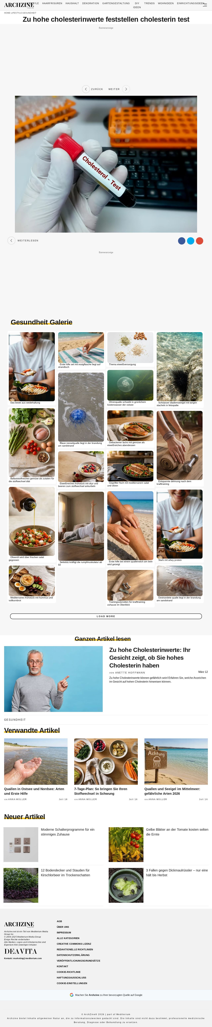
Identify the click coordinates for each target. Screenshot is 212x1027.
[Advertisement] (106, 53)
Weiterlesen (27, 240)
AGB (59, 921)
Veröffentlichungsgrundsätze (78, 960)
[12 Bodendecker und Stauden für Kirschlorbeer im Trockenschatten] (20, 885)
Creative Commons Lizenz (74, 944)
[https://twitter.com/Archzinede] (196, 937)
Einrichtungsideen (190, 3)
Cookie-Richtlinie (69, 972)
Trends (149, 3)
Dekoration (90, 3)
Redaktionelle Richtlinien (75, 949)
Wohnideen (166, 3)
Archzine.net (22, 925)
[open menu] (205, 5)
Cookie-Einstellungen (72, 983)
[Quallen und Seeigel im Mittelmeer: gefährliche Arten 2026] (176, 761)
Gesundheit (29, 13)
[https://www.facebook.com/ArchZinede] (173, 937)
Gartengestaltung (116, 3)
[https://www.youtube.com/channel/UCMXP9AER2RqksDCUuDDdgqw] (190, 937)
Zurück (96, 89)
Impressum (64, 932)
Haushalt (72, 3)
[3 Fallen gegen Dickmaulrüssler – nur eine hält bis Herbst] (126, 885)
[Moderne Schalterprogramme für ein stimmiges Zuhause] (20, 844)
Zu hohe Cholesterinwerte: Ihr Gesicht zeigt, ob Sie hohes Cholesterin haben (149, 657)
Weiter (115, 89)
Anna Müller (17, 799)
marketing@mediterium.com (27, 958)
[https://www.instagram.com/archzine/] (179, 937)
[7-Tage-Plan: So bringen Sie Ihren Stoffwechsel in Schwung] (106, 761)
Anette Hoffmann (130, 672)
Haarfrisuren (52, 3)
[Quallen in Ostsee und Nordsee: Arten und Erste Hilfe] (36, 761)
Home (7, 13)
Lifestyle (32, 3)
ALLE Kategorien (68, 938)
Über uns (63, 927)
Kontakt (62, 966)
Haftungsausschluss (71, 977)
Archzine (20, 5)
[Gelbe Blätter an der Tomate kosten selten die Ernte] (126, 844)
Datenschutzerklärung (73, 955)
